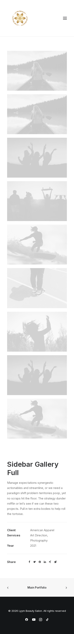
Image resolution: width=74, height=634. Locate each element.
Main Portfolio (36, 587)
